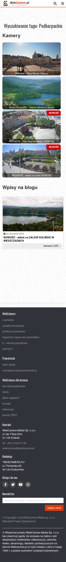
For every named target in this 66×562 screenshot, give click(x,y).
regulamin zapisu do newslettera (20, 337)
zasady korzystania (13, 325)
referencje (8, 409)
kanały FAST (9, 415)
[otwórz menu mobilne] (62, 3)
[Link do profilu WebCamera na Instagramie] (28, 484)
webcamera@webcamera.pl (18, 448)
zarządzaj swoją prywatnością (19, 370)
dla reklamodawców (13, 386)
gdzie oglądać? (11, 398)
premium (7, 349)
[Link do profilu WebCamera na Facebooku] (5, 484)
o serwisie (8, 320)
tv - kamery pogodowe (14, 343)
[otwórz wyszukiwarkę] (55, 3)
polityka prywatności (13, 331)
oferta (5, 392)
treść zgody (8, 364)
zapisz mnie (54, 508)
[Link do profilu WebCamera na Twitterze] (13, 484)
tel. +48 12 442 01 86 (14, 443)
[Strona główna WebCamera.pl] (16, 3)
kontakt (6, 403)
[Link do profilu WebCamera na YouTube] (20, 484)
